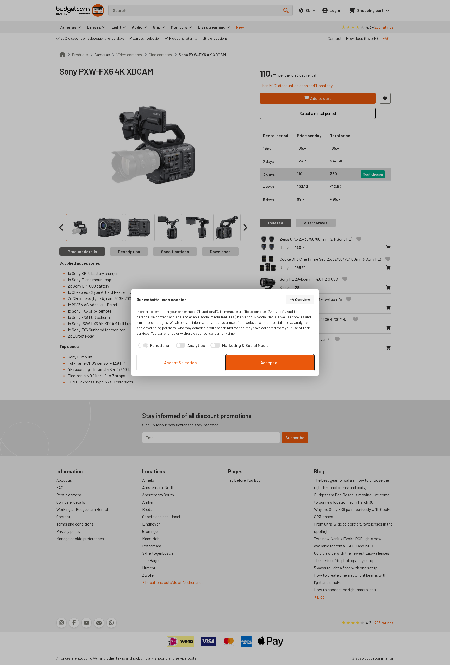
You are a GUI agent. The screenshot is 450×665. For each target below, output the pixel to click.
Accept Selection (180, 362)
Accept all (269, 362)
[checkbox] (153, 345)
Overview (302, 299)
